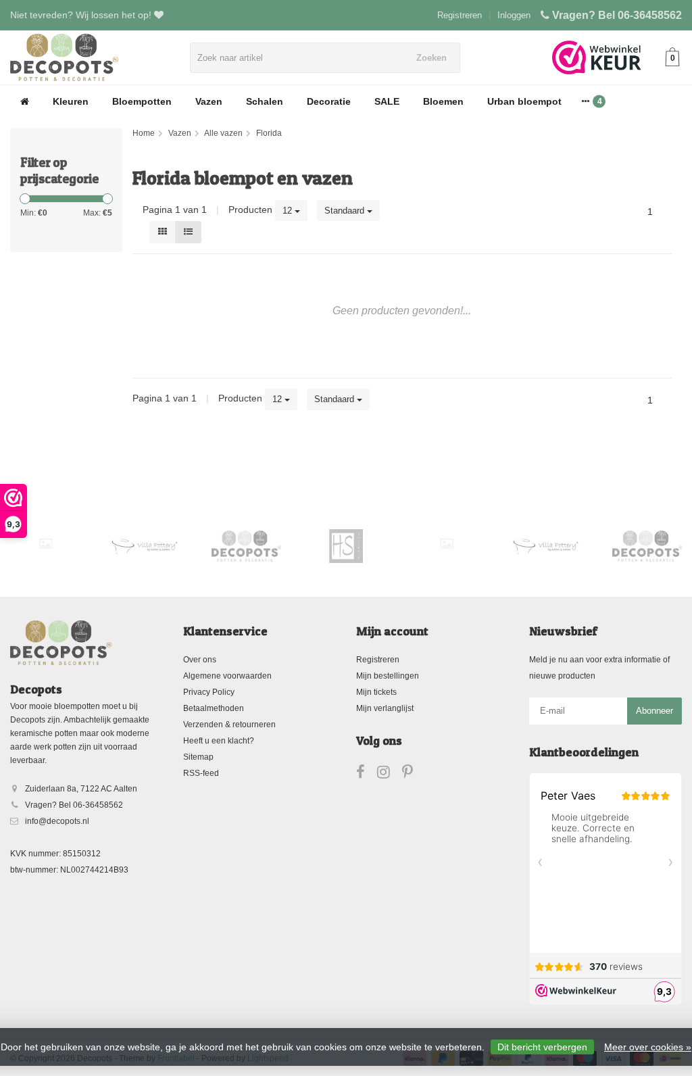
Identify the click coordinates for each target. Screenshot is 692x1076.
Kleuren (71, 101)
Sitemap (198, 757)
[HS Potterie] (346, 546)
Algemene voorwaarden (227, 676)
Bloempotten (142, 101)
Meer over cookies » (647, 1047)
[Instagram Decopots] (389, 774)
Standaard (345, 210)
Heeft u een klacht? (218, 740)
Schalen (264, 101)
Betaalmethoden (213, 708)
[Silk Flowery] (45, 543)
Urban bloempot (524, 101)
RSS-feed (201, 773)
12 (288, 210)
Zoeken (431, 58)
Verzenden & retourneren (229, 724)
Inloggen (513, 15)
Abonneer (654, 711)
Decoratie (329, 101)
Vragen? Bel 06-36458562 (617, 15)
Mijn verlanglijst (385, 708)
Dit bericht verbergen (542, 1047)
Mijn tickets (376, 692)
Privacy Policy (208, 692)
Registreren (459, 15)
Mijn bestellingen (387, 676)
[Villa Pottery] (145, 546)
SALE (386, 101)
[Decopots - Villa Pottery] (246, 546)
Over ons (199, 659)
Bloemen (443, 101)
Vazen (208, 101)
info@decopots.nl (57, 821)
